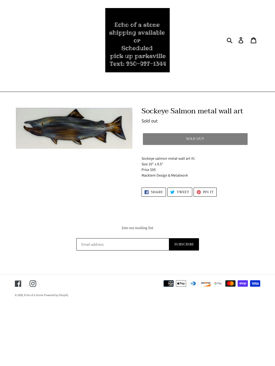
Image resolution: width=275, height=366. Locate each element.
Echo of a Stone (33, 295)
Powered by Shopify (56, 295)
